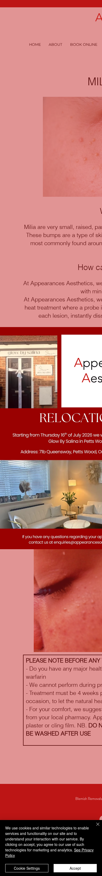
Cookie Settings (27, 868)
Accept (75, 868)
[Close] (94, 827)
